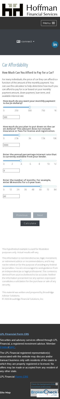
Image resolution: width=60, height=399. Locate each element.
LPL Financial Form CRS (14, 334)
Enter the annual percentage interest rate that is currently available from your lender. (29, 155)
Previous (22, 215)
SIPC (12, 347)
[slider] (29, 107)
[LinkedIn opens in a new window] (55, 47)
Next (40, 215)
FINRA (4, 347)
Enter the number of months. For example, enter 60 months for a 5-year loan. (27, 181)
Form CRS (21, 376)
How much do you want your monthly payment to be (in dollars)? (29, 102)
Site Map (5, 392)
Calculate (30, 223)
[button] (49, 23)
